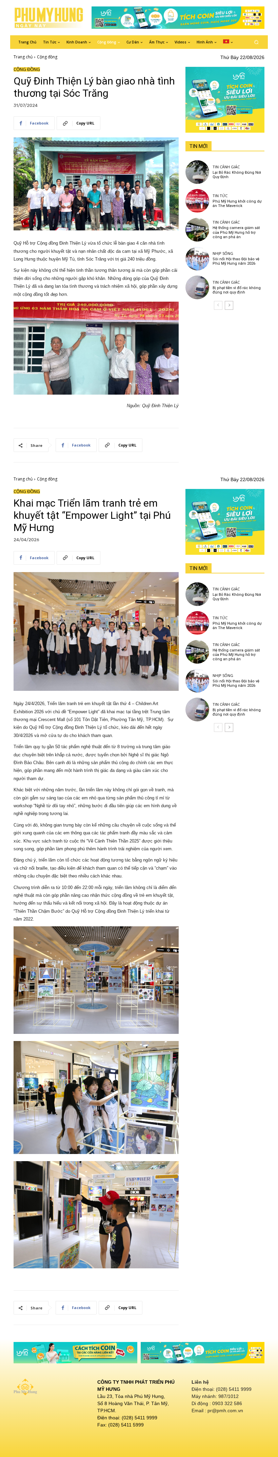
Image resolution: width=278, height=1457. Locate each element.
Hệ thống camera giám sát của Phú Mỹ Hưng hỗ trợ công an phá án (236, 232)
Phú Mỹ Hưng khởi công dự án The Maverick (237, 203)
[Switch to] (228, 42)
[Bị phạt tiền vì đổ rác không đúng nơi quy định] (197, 287)
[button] (256, 42)
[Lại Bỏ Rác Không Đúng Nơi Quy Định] (197, 172)
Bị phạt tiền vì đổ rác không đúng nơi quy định (237, 290)
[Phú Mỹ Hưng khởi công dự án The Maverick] (197, 201)
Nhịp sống (223, 253)
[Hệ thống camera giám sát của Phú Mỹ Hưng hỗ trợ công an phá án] (197, 230)
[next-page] (229, 305)
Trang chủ (23, 57)
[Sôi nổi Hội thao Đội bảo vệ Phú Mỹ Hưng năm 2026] (197, 258)
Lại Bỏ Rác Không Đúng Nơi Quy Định (237, 174)
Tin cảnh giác (226, 167)
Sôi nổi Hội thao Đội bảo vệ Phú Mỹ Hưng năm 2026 (236, 261)
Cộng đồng (47, 57)
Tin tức (220, 195)
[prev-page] (218, 305)
